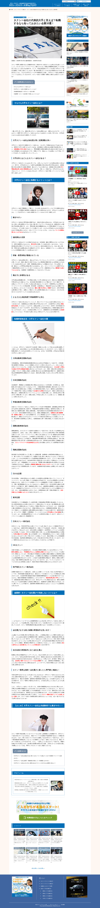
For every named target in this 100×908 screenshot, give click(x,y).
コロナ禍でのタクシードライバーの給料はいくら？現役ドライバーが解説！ (80, 156)
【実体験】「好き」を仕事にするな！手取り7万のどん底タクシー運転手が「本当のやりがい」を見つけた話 (77, 295)
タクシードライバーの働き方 (67, 5)
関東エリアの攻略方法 (47, 891)
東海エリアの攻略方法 (47, 893)
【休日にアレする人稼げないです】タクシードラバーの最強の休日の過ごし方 (77, 221)
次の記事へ (41, 868)
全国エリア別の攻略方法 (86, 5)
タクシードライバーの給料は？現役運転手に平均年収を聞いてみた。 (80, 137)
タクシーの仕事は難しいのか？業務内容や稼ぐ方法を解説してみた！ (80, 131)
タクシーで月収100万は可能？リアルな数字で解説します (77, 253)
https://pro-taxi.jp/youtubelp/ (75, 204)
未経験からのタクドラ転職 (76, 5)
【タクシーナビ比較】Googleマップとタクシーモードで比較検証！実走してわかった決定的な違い (77, 200)
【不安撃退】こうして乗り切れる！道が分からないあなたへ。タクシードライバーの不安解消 (77, 178)
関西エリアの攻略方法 (47, 895)
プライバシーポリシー (54, 904)
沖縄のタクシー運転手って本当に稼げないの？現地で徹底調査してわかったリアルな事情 (77, 274)
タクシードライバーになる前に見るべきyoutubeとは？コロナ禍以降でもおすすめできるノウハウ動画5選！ (80, 143)
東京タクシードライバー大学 (41, 904)
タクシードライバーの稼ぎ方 (57, 5)
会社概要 (63, 904)
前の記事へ (34, 868)
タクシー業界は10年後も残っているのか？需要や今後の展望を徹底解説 (80, 150)
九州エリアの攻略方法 (47, 898)
